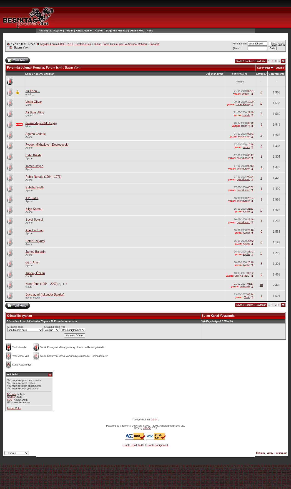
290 (69, 476)
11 (23, 465)
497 (184, 485)
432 (165, 482)
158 (22, 471)
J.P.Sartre (31, 198)
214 (289, 471)
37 (112, 465)
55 (173, 465)
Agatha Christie (35, 134)
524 (21, 487)
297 (103, 476)
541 (102, 487)
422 (117, 482)
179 (122, 471)
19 (50, 465)
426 (136, 482)
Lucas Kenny (243, 104)
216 (7, 474)
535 (74, 487)
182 (136, 471)
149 (269, 468)
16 (40, 465)
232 (83, 474)
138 (216, 468)
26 (74, 465)
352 (74, 479)
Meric (28, 104)
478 (93, 485)
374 (179, 479)
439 (198, 482)
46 (142, 465)
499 (193, 485)
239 (117, 474)
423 (122, 482)
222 (36, 474)
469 (50, 485)
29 (84, 465)
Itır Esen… (32, 91)
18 (47, 465)
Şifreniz (237, 48)
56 (177, 465)
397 (289, 479)
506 (227, 485)
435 (179, 482)
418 (98, 482)
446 (231, 482)
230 (74, 474)
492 (160, 485)
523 (17, 487)
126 (159, 468)
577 (274, 487)
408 (50, 482)
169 (74, 471)
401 (17, 482)
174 (98, 471)
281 (26, 476)
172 (88, 471)
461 (12, 485)
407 (45, 482)
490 (150, 485)
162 (41, 471)
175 (103, 471)
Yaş (63, 326)
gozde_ (29, 94)
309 (160, 476)
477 (88, 485)
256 (198, 474)
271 (270, 474)
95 (19, 468)
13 (30, 465)
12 (26, 465)
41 (125, 465)
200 (222, 471)
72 (231, 465)
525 (26, 487)
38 (115, 465)
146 (254, 468)
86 (279, 465)
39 (119, 465)
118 (121, 468)
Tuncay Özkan (35, 273)
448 (241, 482)
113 (98, 468)
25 (71, 465)
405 (36, 482)
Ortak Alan (82, 30)
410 (60, 482)
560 (193, 487)
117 (116, 468)
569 (236, 487)
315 (188, 476)
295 (93, 476)
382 (217, 479)
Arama (134, 30)
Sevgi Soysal (34, 219)
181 (131, 471)
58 (183, 465)
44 (136, 465)
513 (260, 485)
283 (36, 476)
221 (31, 474)
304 (136, 476)
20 (54, 465)
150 (273, 468)
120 (130, 468)
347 (50, 479)
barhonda (245, 286)
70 (224, 465)
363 (126, 479)
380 (208, 479)
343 (31, 479)
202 (232, 471)
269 (260, 474)
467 (41, 485)
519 (289, 485)
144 (245, 468)
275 (289, 474)
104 (56, 468)
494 (170, 485)
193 (189, 471)
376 (188, 479)
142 (235, 468)
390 (255, 479)
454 (270, 482)
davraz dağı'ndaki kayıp (41, 123)
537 (83, 487)
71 (228, 465)
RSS (149, 30)
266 (246, 474)
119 (126, 468)
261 (222, 474)
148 (264, 468)
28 (81, 465)
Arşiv (270, 453)
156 (12, 471)
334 (279, 476)
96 (23, 468)
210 (270, 471)
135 (202, 468)
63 (200, 465)
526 (31, 487)
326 (241, 476)
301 (122, 476)
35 (105, 465)
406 (41, 482)
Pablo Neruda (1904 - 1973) (43, 176)
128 (168, 468)
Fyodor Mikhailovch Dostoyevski (46, 144)
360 (112, 479)
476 (84, 485)
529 (45, 487)
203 (236, 471)
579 (284, 487)
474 (74, 485)
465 (31, 485)
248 (160, 474)
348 (55, 479)
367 (145, 479)
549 (141, 487)
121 (135, 468)
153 (288, 468)
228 (64, 474)
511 (251, 485)
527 (36, 487)
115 (107, 468)
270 (265, 474)
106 (66, 468)
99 (33, 468)
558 (184, 487)
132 (188, 468)
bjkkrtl (28, 126)
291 (74, 476)
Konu (28, 73)
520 (2, 487)
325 (236, 476)
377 (193, 479)
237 (107, 474)
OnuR (28, 276)
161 (36, 471)
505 (222, 485)
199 (217, 471)
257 (203, 474)
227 (60, 474)
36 (108, 465)
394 (274, 479)
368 (150, 479)
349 (60, 479)
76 (245, 465)
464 (26, 485)
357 (98, 479)
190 (174, 471)
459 (2, 485)
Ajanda (99, 30)
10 (261, 285)
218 (17, 474)
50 (156, 465)
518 (284, 485)
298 (107, 476)
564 (212, 487)
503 (213, 485)
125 (154, 468)
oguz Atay (32, 262)
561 (198, 487)
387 (241, 479)
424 (126, 482)
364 (131, 479)
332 (270, 476)
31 (91, 465)
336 (289, 476)
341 (21, 479)
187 (160, 471)
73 (234, 465)
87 (282, 465)
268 (255, 474)
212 (279, 471)
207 (255, 471)
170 (79, 471)
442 (212, 482)
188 (165, 471)
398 (2, 482)
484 (122, 485)
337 (2, 479)
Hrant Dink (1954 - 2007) (41, 284)
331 (265, 476)
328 (250, 476)
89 (289, 465)
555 (169, 487)
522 (12, 487)
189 (170, 471)
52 (163, 465)
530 (50, 487)
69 (221, 465)
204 (241, 471)
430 (155, 482)
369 (155, 479)
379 (203, 479)
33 (98, 465)
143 (240, 468)
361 (117, 479)
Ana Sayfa (45, 30)
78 (252, 465)
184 (146, 471)
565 (217, 487)
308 (155, 476)
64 (204, 465)
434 (174, 482)
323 (227, 476)
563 (208, 487)
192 (184, 471)
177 (112, 471)
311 (169, 476)
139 (221, 468)
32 (95, 465)
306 (146, 476)
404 (31, 482)
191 (179, 471)
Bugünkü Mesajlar (117, 30)
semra (246, 147)
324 (231, 476)
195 (198, 471)
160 (31, 471)
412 (69, 482)
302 (127, 476)
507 (232, 485)
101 (42, 468)
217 (12, 474)
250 (169, 474)
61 (194, 465)
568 (231, 487)
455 (274, 482)
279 (17, 476)
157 (17, 471)
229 (69, 474)
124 (149, 468)
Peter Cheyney (35, 241)
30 (88, 465)
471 (60, 485)
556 (174, 487)
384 (227, 479)
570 (241, 487)
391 (260, 479)
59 (187, 465)
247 (155, 474)
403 (26, 482)
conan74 (245, 125)
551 (150, 487)
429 (150, 482)
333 (274, 476)
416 (88, 482)
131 (183, 468)
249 (165, 474)
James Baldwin (35, 251)
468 (45, 485)
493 (165, 485)
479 (98, 485)
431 (160, 482)
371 (165, 479)
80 (258, 465)
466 (36, 485)
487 (136, 485)
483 (117, 485)
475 (79, 485)
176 (107, 471)
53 (166, 465)
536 (79, 487)
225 (50, 474)
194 (193, 471)
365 (136, 479)
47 (146, 465)
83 (269, 465)
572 (250, 487)
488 (141, 485)
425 (131, 482)
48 (149, 465)
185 (150, 471)
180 (127, 471)
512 (255, 485)
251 (174, 474)
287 (55, 476)
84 (272, 465)
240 (122, 474)
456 (279, 482)
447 (236, 482)
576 (270, 487)
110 (85, 468)
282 (31, 476)
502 (208, 485)
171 (84, 471)
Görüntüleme (276, 73)
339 (12, 479)
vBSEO (147, 428)
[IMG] (10, 399)
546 (126, 487)
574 (260, 487)
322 (222, 476)
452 (260, 482)
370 (160, 479)
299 (112, 476)
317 (198, 476)
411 (64, 482)
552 (155, 487)
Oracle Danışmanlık (157, 445)
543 (112, 487)
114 (103, 468)
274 (284, 474)
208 (260, 471)
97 (26, 468)
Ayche (29, 137)
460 (7, 485)
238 (112, 474)
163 (45, 471)
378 (198, 479)
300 (117, 476)
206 (251, 471)
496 (179, 485)
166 (60, 471)
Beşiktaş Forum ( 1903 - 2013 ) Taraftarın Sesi (65, 44)
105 (61, 468)
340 (17, 479)
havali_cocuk (32, 297)
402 (22, 482)
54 (170, 465)
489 (146, 485)
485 (127, 485)
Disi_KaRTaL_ (242, 275)
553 (160, 487)
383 (222, 479)
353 (79, 479)
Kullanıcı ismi (240, 43)
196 (203, 471)
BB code (11, 394)
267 (250, 474)
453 (265, 482)
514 (265, 485)
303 (131, 476)
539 (93, 487)
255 (193, 474)
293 (84, 476)
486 (131, 485)
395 (279, 479)
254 (188, 474)
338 (7, 479)
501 (203, 485)
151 (278, 468)
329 (255, 476)
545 (122, 487)
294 (88, 476)
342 (26, 479)
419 (102, 482)
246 (150, 474)
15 (37, 465)
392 (265, 479)
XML (141, 30)
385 (231, 479)
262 (227, 474)
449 (246, 482)
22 (61, 465)
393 (270, 479)
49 (153, 465)
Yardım (69, 30)
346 (45, 479)
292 (79, 476)
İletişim (260, 453)
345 (40, 479)
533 (64, 487)
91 (6, 468)
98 (29, 468)
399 (7, 482)
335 (284, 476)
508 (236, 485)
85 (275, 465)
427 (141, 482)
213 (284, 471)
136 (207, 468)
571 (246, 487)
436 (184, 482)
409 (55, 482)
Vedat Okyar (33, 101)
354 (83, 479)
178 (117, 471)
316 (193, 476)
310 (165, 476)
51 (159, 465)
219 (21, 474)
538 (88, 487)
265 (241, 474)
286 (50, 476)
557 (179, 487)
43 (132, 465)
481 (107, 485)
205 (246, 471)
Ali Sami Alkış (34, 112)
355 (88, 479)
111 (89, 468)
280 (22, 476)
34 (101, 465)
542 (107, 487)
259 (212, 474)
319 (208, 476)
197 (208, 471)
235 (98, 474)
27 (78, 465)
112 (94, 468)
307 (150, 476)
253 (184, 474)
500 (198, 485)
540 (98, 487)
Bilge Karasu (33, 209)
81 (262, 465)
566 (222, 487)
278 (12, 476)
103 (52, 468)
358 (102, 479)
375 (184, 479)
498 (189, 485)
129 (173, 468)
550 (145, 487)
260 (217, 474)
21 (57, 465)
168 (69, 471)
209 (265, 471)
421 (112, 482)
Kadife (141, 445)
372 (169, 479)
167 (65, 471)
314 (184, 476)
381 (212, 479)
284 (41, 476)
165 (55, 471)
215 (2, 474)
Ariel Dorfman (34, 230)
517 (279, 485)
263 (231, 474)
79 (255, 465)
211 (274, 471)
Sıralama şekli (15, 326)
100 (37, 468)
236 (102, 474)
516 (274, 485)
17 (44, 465)
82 (265, 465)
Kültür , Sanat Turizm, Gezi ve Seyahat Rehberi (120, 44)
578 (279, 487)
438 (193, 482)
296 (98, 476)
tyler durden (243, 158)
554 (165, 487)
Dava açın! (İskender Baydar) (44, 294)
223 (40, 474)
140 (226, 468)
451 (255, 482)
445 (227, 482)
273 (279, 474)
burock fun (244, 136)
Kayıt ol (58, 30)
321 (217, 476)
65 (207, 465)
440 (203, 482)
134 (197, 468)
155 (7, 471)
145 (250, 468)
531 (55, 487)
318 (203, 476)
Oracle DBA (129, 445)
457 (284, 482)
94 (16, 468)
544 (117, 487)
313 (179, 476)
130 (178, 468)
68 (217, 465)
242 (131, 474)
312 (174, 476)
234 (93, 474)
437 (188, 482)
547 (131, 487)
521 (7, 487)
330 (260, 476)
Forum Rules (14, 408)
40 (122, 465)
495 (174, 485)
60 (190, 465)
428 (145, 482)
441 (208, 482)
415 (83, 482)
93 (12, 468)
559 (188, 487)
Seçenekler (263, 67)
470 (55, 485)
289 (65, 476)
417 (93, 482)
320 (212, 476)
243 (136, 474)
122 (140, 468)
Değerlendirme (214, 73)
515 (270, 485)
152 (283, 468)
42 (129, 465)
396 (284, 479)
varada (246, 115)
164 (50, 471)
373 (174, 479)
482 (112, 485)
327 (246, 476)
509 (241, 485)
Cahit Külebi (33, 155)
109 (80, 468)
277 (7, 476)
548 (136, 487)
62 (197, 465)
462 (17, 485)
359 (107, 479)
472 (65, 485)
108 (75, 468)
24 (67, 465)
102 (47, 468)
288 (60, 476)
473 (69, 485)
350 (64, 479)
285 (45, 476)
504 (217, 485)
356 (93, 479)
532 (60, 487)
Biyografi (154, 44)
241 (126, 474)
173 (93, 471)
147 (259, 468)
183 (141, 471)
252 (179, 474)
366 (141, 479)
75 (241, 465)
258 (208, 474)
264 (236, 474)
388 (246, 479)
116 (112, 468)
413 (74, 482)
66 (211, 465)
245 (145, 474)
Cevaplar (261, 73)
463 (22, 485)
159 (26, 471)
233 (88, 474)
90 (2, 468)
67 (214, 465)
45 (139, 465)
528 (40, 487)
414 (79, 482)
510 (246, 485)
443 (217, 482)
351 (69, 479)
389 (250, 479)
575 (265, 487)
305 (141, 476)
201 (227, 471)
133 (192, 468)
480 (103, 485)
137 (211, 468)
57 (180, 465)
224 (45, 474)
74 (238, 465)
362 (122, 479)
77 (248, 465)
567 (227, 487)
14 (33, 465)
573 (255, 487)
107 (71, 468)
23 (64, 465)
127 (164, 468)
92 (9, 468)
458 (289, 482)
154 (2, 471)
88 (286, 465)
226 (55, 474)
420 (107, 482)
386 (236, 479)
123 (145, 468)
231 (79, 474)
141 (230, 468)
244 (141, 474)
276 (2, 476)
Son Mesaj (238, 73)
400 (12, 482)
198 (213, 471)
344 (36, 479)
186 (155, 471)
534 (69, 487)
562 (203, 487)
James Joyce (34, 166)
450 (250, 482)
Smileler (11, 397)
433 (169, 482)
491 (155, 485)
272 (274, 474)
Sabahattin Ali (34, 187)
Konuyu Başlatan (44, 73)
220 (26, 474)
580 (289, 487)
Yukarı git (281, 453)
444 (222, 482)
